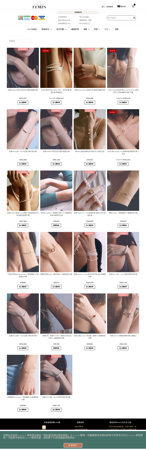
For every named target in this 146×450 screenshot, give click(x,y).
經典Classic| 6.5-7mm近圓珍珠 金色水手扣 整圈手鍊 (90, 214)
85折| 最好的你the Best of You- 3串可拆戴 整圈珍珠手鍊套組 (56, 91)
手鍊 (106, 29)
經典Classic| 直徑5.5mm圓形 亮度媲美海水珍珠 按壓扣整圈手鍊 (23, 214)
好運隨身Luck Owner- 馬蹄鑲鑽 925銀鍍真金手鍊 (22, 398)
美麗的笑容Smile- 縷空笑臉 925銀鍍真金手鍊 (56, 274)
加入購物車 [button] (23, 102)
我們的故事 (81, 429)
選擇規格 (56, 225)
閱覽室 (79, 426)
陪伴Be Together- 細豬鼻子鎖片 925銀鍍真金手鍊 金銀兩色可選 (56, 214)
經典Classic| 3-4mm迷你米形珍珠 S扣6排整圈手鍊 (90, 275)
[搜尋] (134, 18)
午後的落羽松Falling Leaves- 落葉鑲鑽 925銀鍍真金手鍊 (22, 275)
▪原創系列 (45, 29)
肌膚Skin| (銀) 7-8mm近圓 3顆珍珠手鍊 (23, 336)
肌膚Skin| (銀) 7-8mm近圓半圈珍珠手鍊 (56, 397)
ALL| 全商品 (32, 29)
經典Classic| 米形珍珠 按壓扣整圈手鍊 (56, 151)
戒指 (117, 29)
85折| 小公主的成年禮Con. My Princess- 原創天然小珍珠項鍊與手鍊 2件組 (123, 91)
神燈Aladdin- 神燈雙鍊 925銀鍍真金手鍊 (123, 213)
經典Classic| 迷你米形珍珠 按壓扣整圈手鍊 (23, 90)
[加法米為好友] (44, 427)
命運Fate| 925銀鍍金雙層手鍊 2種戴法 (123, 336)
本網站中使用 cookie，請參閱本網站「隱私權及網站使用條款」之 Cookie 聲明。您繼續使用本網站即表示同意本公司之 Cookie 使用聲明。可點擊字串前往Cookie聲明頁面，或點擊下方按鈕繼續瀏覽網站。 (73, 436)
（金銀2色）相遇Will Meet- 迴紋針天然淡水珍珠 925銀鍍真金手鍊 (56, 337)
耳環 (96, 29)
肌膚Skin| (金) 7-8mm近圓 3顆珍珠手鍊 (23, 151)
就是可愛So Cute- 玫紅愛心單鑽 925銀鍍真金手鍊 (89, 337)
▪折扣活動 (60, 29)
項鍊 (85, 29)
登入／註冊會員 (107, 6)
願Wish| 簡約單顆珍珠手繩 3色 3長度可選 (89, 151)
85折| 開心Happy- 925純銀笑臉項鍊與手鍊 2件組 (123, 152)
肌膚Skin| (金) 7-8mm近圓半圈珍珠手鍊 (123, 274)
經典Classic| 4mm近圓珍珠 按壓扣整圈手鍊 (90, 90)
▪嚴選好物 (75, 29)
